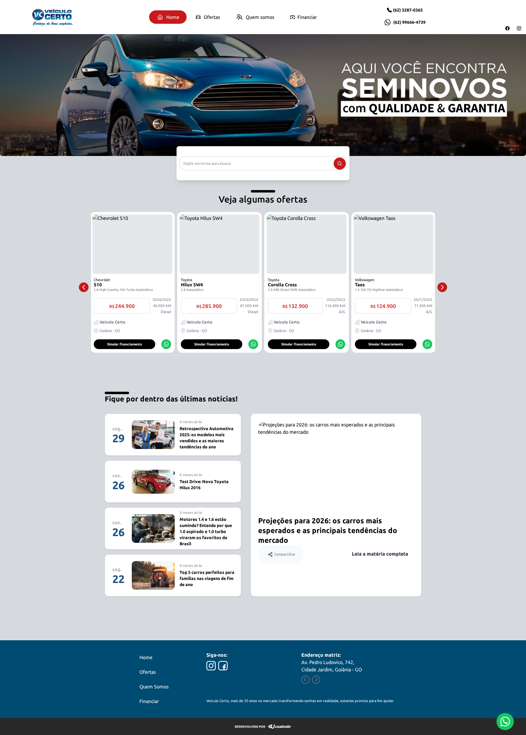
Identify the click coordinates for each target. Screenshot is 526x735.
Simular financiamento (124, 344)
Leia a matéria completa (380, 554)
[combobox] (263, 163)
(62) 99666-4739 (409, 22)
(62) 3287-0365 (408, 10)
